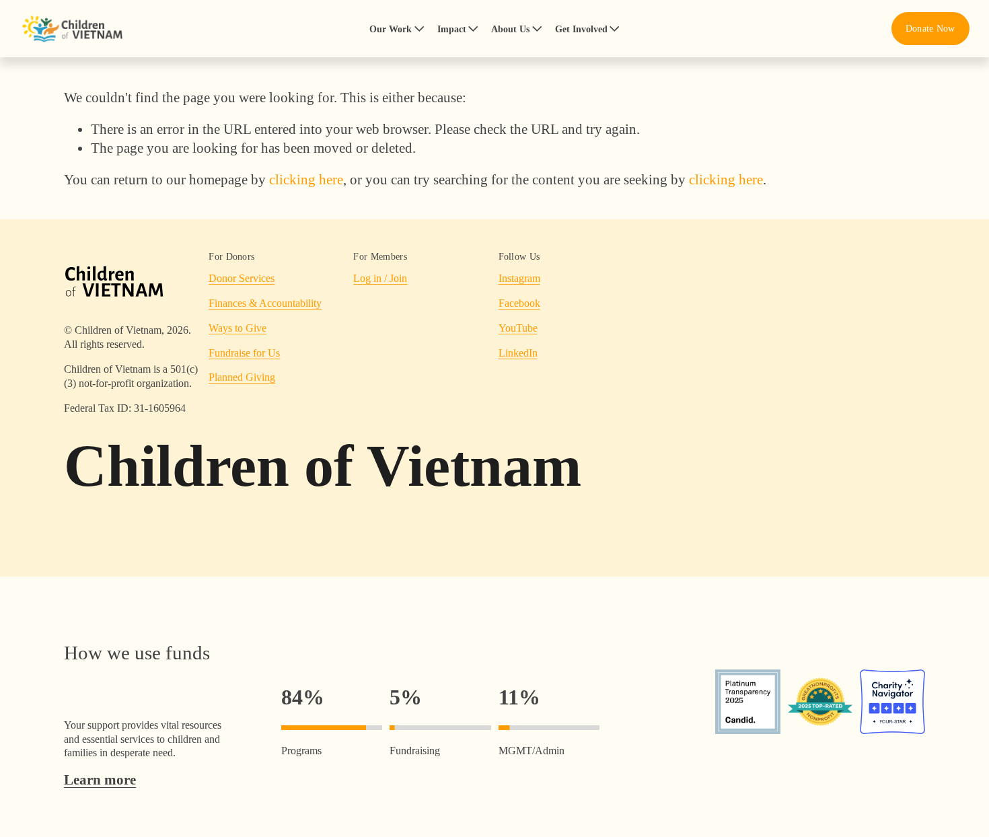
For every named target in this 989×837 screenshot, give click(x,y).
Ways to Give (237, 328)
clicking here (306, 179)
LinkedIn (518, 353)
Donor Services (241, 278)
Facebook (519, 303)
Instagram (519, 278)
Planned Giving (242, 377)
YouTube (518, 328)
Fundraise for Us (244, 353)
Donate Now (930, 28)
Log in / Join (380, 278)
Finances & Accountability (265, 303)
